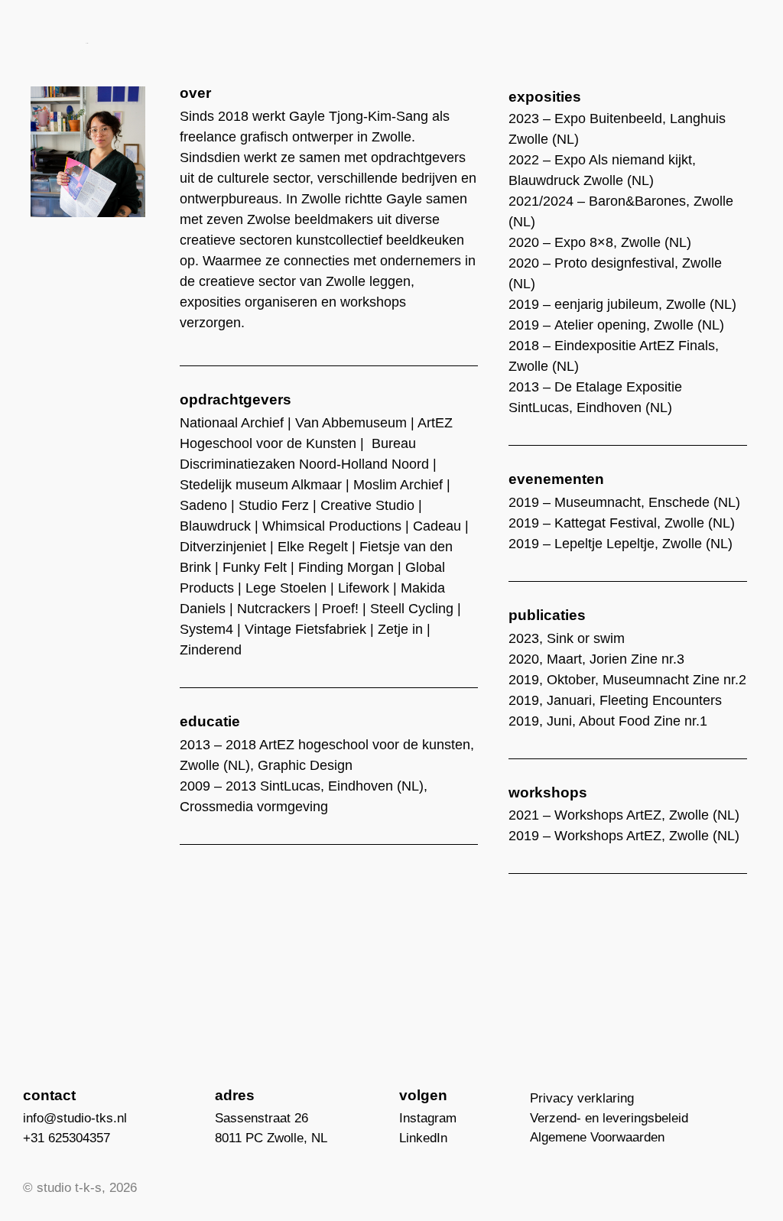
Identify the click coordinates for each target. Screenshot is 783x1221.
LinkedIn (423, 1138)
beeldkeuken (425, 240)
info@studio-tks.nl (75, 1118)
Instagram (427, 1118)
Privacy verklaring (582, 1098)
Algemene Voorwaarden (597, 1137)
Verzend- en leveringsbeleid (609, 1118)
